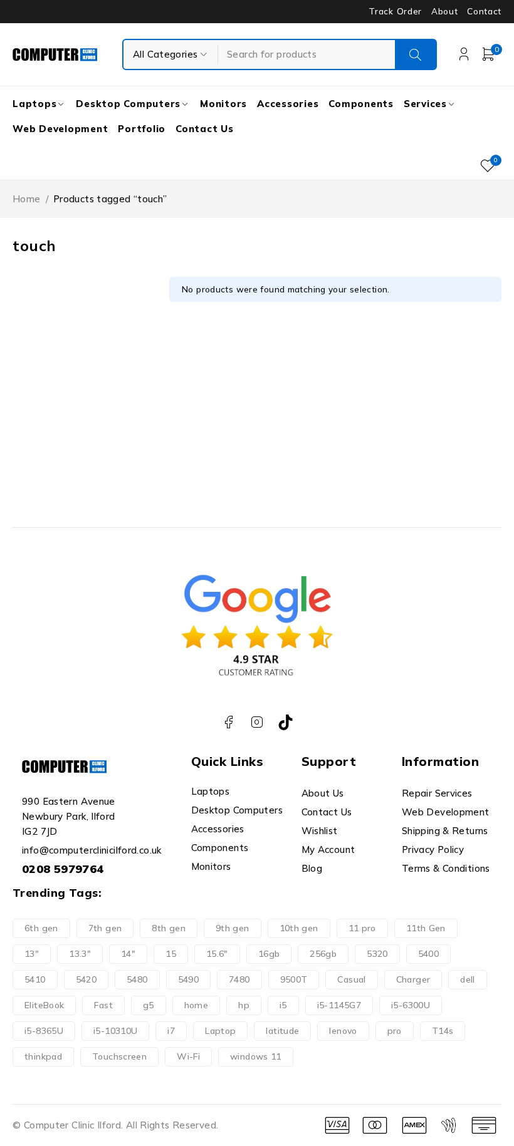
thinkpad (43, 1056)
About (444, 11)
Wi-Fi (188, 1056)
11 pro (362, 928)
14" (128, 953)
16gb (269, 953)
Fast (103, 1005)
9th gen (232, 928)
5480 (137, 979)
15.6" (217, 953)
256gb (323, 953)
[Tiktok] (285, 722)
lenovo (343, 1030)
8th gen (169, 928)
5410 (35, 979)
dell (467, 979)
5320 (377, 953)
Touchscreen (119, 1056)
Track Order (395, 11)
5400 (428, 953)
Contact (484, 11)
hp (243, 1005)
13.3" (80, 953)
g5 (148, 1005)
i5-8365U (43, 1030)
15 (170, 953)
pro (394, 1030)
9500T (294, 979)
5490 (188, 979)
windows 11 (255, 1056)
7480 (239, 979)
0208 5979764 (63, 869)
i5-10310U (115, 1030)
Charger (413, 979)
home (196, 1005)
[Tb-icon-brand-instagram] (257, 722)
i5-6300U (410, 1005)
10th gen (299, 928)
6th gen (41, 928)
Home (27, 199)
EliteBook (44, 1005)
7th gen (105, 928)
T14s (443, 1030)
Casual (351, 979)
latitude (282, 1030)
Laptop (220, 1030)
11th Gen (426, 928)
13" (31, 953)
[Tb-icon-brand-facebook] (228, 722)
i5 (283, 1005)
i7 (171, 1030)
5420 (86, 979)
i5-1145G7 (339, 1005)
